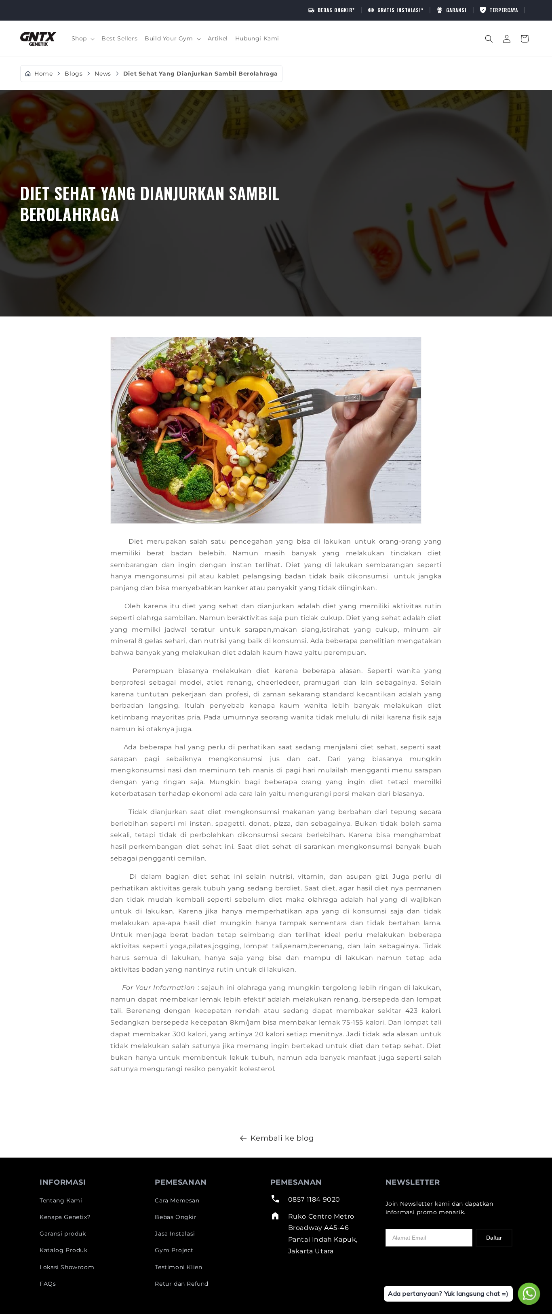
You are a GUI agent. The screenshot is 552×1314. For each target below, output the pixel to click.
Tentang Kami (61, 1200)
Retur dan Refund (182, 1283)
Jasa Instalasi (175, 1233)
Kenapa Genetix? (65, 1217)
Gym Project (174, 1250)
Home (43, 74)
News (103, 73)
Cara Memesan (177, 1200)
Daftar (494, 1237)
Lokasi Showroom (67, 1267)
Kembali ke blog (282, 1138)
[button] (83, 38)
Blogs (73, 73)
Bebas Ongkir (175, 1217)
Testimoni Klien (178, 1267)
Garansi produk (63, 1233)
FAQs (48, 1283)
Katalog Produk (63, 1250)
